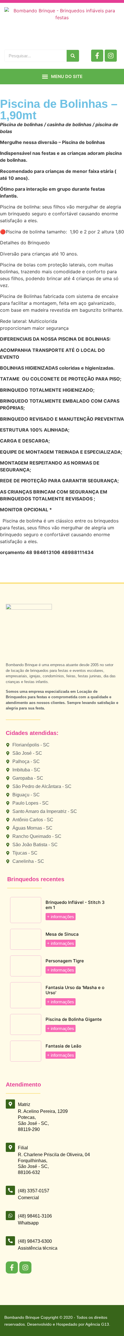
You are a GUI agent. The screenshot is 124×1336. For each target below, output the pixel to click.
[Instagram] (111, 56)
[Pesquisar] (73, 56)
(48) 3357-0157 (33, 1190)
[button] (62, 76)
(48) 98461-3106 (35, 1216)
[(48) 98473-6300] (10, 1240)
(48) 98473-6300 (35, 1241)
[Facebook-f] (97, 56)
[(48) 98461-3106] (10, 1215)
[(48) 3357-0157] (10, 1190)
